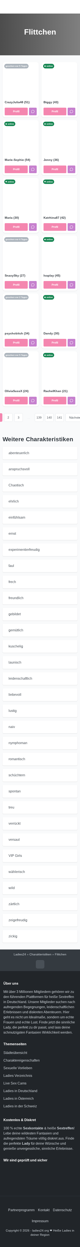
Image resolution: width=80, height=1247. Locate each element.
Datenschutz (62, 1210)
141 (59, 417)
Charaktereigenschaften (21, 1060)
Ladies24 (20, 954)
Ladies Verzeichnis (17, 1075)
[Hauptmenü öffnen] (7, 7)
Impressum (40, 1221)
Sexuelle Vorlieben (17, 1068)
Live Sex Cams (14, 1083)
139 (39, 417)
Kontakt (43, 1210)
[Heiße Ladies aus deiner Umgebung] (40, 7)
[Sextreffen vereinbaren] (33, 111)
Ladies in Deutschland (20, 1091)
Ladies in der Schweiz (20, 1106)
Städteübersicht (15, 1053)
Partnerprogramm (21, 1210)
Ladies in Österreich (18, 1098)
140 (49, 417)
